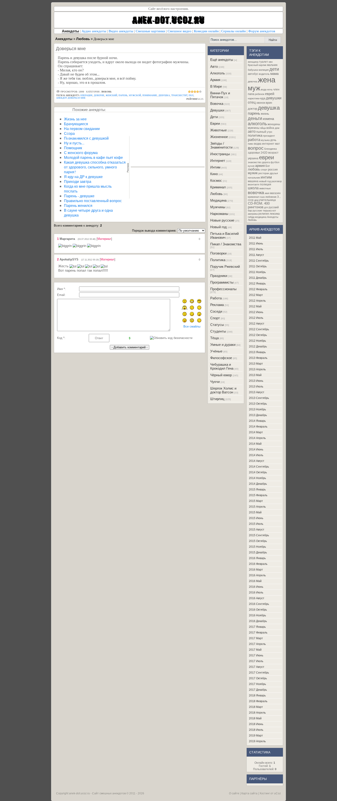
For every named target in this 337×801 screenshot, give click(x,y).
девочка (252, 81)
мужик (253, 173)
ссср (251, 200)
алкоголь (257, 123)
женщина (253, 61)
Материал (104, 239)
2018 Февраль (258, 701)
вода (263, 89)
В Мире (216, 86)
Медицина (218, 200)
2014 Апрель (257, 438)
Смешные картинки (150, 31)
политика (255, 135)
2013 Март (256, 363)
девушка (164, 95)
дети (274, 69)
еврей (269, 94)
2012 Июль (256, 317)
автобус (253, 74)
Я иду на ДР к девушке (83, 176)
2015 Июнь (256, 518)
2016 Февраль (258, 564)
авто (252, 131)
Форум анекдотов (261, 31)
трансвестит (179, 95)
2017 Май (255, 649)
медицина (260, 217)
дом (277, 128)
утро (269, 131)
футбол (275, 162)
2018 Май (255, 718)
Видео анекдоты (121, 31)
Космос (216, 180)
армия (260, 166)
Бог (267, 166)
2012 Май (255, 306)
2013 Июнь (256, 380)
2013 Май (255, 375)
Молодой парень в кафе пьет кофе (93, 157)
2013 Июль (256, 386)
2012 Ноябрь (257, 340)
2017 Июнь (256, 655)
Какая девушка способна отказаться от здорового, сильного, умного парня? (95, 167)
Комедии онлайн (206, 31)
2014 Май (255, 443)
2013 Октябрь (258, 403)
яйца (263, 128)
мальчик (272, 65)
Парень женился (78, 205)
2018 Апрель (257, 712)
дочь (273, 140)
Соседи (216, 311)
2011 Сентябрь (259, 260)
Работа (216, 298)
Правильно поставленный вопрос (93, 200)
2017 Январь (257, 626)
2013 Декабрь (258, 415)
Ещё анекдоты (221, 60)
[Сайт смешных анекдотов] (168, 27)
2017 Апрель (257, 644)
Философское (221, 358)
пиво (250, 143)
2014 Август (256, 461)
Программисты (222, 282)
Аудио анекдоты (94, 31)
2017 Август (256, 666)
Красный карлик (257, 65)
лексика (275, 213)
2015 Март (256, 501)
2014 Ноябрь (257, 478)
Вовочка (216, 104)
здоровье (254, 152)
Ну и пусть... (74, 143)
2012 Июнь (256, 312)
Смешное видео (179, 31)
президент (269, 135)
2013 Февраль (258, 358)
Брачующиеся (76, 123)
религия (263, 213)
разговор (276, 181)
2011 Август (256, 255)
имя (267, 193)
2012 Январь (257, 283)
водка (257, 143)
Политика (217, 260)
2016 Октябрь (258, 609)
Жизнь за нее (75, 118)
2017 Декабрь (258, 689)
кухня (251, 166)
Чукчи (215, 382)
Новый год (218, 227)
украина (253, 158)
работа (254, 139)
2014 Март (256, 432)
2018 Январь (257, 695)
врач (269, 102)
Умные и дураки (222, 344)
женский (111, 95)
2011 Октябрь (258, 266)
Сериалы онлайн (233, 31)
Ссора (69, 133)
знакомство (254, 162)
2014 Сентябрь (259, 466)
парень (123, 95)
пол (191, 95)
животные (265, 188)
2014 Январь (257, 420)
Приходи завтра (77, 181)
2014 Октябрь (258, 472)
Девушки (217, 110)
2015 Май (255, 512)
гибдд (251, 217)
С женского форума (81, 152)
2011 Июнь (256, 243)
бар (250, 210)
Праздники (218, 276)
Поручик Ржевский (225, 266)
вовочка (256, 192)
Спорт (215, 318)
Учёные (216, 351)
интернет (268, 143)
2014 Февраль (258, 426)
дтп (266, 207)
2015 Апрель (257, 506)
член (276, 89)
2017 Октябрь (258, 678)
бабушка (253, 69)
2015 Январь (257, 489)
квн (271, 61)
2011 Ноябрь (257, 272)
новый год (265, 181)
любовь (254, 169)
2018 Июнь (256, 724)
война (270, 128)
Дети (214, 117)
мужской (135, 95)
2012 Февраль (258, 289)
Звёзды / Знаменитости (221, 145)
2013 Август (256, 392)
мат (277, 143)
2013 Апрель (257, 369)
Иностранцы (220, 154)
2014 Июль (256, 455)
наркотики (254, 98)
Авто (214, 66)
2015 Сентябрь (259, 535)
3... (279, 196)
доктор (252, 108)
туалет (263, 61)
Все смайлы (191, 326)
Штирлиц (217, 399)
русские (257, 210)
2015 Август (256, 529)
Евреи (215, 123)
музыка (265, 140)
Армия (215, 80)
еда (262, 98)
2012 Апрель (257, 300)
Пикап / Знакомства (225, 244)
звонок (260, 102)
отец (252, 102)
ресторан (263, 173)
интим (266, 177)
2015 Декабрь (258, 552)
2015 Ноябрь (257, 546)
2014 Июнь (256, 449)
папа (251, 94)
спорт (264, 169)
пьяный (261, 131)
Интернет (217, 160)
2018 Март (256, 707)
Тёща (214, 338)
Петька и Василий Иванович (224, 235)
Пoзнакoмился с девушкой (86, 138)
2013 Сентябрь (259, 398)
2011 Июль (256, 249)
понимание (149, 95)
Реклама (217, 305)
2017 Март (256, 638)
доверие (99, 95)
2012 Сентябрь (259, 329)
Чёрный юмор (221, 375)
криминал (253, 196)
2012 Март (256, 295)
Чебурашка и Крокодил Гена (221, 366)
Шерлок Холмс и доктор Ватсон (223, 390)
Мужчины (217, 207)
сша (262, 196)
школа (253, 188)
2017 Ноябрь (257, 684)
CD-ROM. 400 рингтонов (259, 205)
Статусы (217, 325)
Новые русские (222, 220)
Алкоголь (217, 73)
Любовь (216, 194)
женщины (274, 124)
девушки (274, 98)
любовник (270, 196)
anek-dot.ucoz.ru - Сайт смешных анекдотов (97, 793)
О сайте (234, 793)
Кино (214, 174)
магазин (275, 193)
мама (274, 74)
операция (86, 95)
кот (274, 210)
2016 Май (255, 581)
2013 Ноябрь (257, 409)
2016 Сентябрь (259, 604)
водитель (264, 74)
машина (253, 181)
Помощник (73, 147)
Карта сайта (249, 793)
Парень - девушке (79, 195)
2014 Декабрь (258, 483)
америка (253, 213)
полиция (265, 184)
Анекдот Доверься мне (71, 98)
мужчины (254, 128)
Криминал (218, 187)
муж (254, 88)
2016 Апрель (257, 575)
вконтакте (253, 184)
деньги (255, 118)
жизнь (265, 113)
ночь (270, 89)
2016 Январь (257, 558)
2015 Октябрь (258, 541)
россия (273, 169)
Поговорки (218, 253)
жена (266, 80)
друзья (274, 173)
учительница (267, 200)
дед (256, 200)
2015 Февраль (258, 495)
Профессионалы (223, 289)
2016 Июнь (256, 586)
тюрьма (267, 210)
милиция (264, 69)
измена (268, 119)
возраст (273, 152)
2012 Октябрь (258, 335)
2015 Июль (256, 523)
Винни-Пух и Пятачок (220, 95)
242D (264, 152)
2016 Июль (256, 592)
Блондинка (270, 148)
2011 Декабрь (258, 277)
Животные (218, 130)
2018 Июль (256, 729)
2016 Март (256, 569)
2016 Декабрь (258, 621)
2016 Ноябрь (257, 615)
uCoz (277, 793)
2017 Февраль (258, 632)
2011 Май (255, 237)
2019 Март (256, 735)
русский (274, 207)
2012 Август (256, 323)
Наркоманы (219, 214)
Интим (215, 167)
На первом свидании (82, 128)
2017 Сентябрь (259, 672)
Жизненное (219, 137)
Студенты (218, 331)
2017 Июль (256, 661)
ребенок (259, 94)
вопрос (256, 148)
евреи (266, 157)
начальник (254, 177)
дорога (266, 162)
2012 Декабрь (258, 346)
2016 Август (256, 598)
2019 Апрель (257, 741)
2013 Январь (257, 352)
